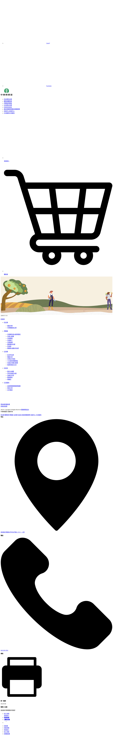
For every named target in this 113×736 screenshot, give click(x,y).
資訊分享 (10, 388)
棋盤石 (9, 379)
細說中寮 (10, 325)
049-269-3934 (4, 650)
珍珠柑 (9, 346)
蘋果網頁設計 (25, 409)
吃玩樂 (8, 99)
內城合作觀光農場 (12, 363)
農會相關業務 (12, 109)
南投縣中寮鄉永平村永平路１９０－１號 (12, 532)
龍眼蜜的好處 (11, 344)
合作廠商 (10, 390)
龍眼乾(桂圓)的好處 (13, 348)
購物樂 (8, 101)
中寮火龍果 (10, 336)
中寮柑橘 (10, 342)
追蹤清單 (6, 728)
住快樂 (8, 105)
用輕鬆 (8, 103)
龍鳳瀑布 (10, 377)
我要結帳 (7, 734)
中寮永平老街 (11, 359)
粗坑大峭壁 (10, 371)
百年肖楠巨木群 (12, 373)
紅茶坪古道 (10, 355)
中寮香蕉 (10, 338)
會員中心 (9, 111)
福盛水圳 (10, 357)
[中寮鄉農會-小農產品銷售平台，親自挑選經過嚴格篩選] (6, 94)
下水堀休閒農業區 (12, 361)
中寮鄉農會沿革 (12, 327)
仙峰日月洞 (10, 375)
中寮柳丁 (10, 340)
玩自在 (8, 107)
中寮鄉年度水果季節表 (14, 334)
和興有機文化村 (12, 365)
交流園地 (9, 113)
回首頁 (3, 319)
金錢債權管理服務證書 (14, 386)
